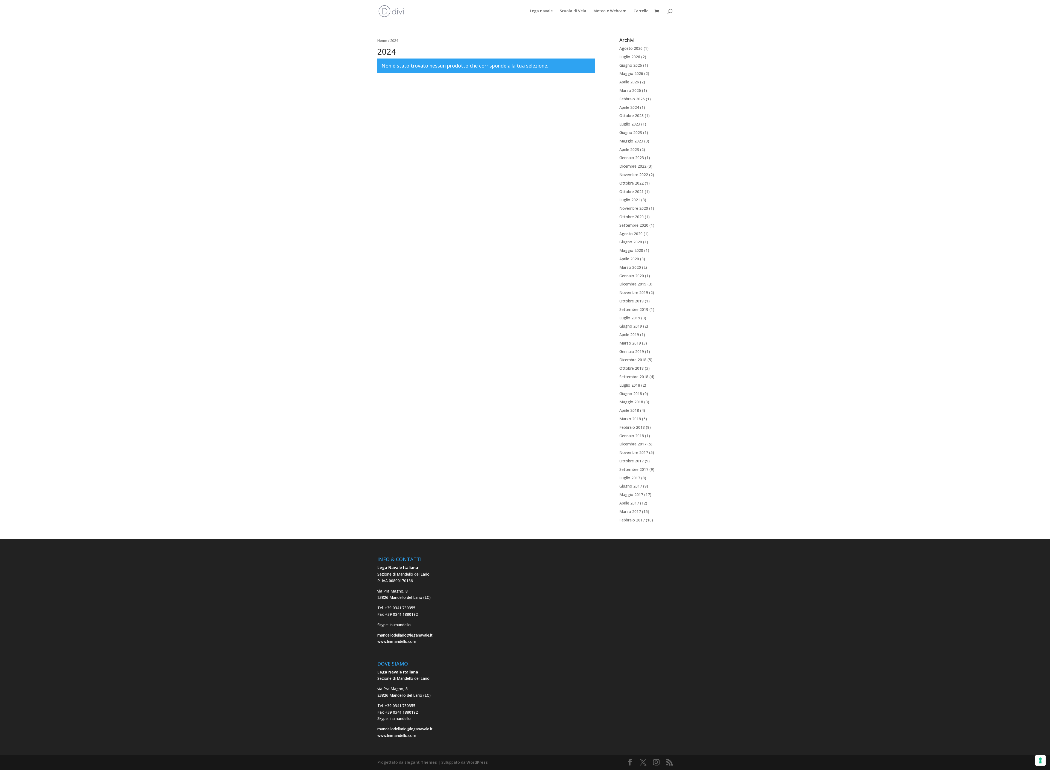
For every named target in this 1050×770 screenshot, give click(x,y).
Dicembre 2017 (632, 444)
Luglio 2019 (629, 317)
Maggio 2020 (631, 250)
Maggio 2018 (631, 401)
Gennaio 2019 (631, 351)
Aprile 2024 (629, 107)
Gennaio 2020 (631, 275)
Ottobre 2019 (631, 301)
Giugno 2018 (630, 393)
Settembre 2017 (633, 469)
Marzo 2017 (630, 511)
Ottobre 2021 (631, 191)
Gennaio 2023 (631, 157)
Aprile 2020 (629, 258)
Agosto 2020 (631, 233)
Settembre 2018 (633, 376)
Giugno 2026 (630, 65)
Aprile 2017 (629, 503)
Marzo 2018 (630, 418)
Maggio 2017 (631, 494)
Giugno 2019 (630, 326)
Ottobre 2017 (631, 460)
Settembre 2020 (633, 225)
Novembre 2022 (633, 174)
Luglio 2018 (629, 385)
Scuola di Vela (573, 11)
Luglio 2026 (629, 56)
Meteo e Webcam (609, 11)
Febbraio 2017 (632, 520)
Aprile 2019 (629, 334)
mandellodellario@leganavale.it (405, 635)
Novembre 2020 (633, 208)
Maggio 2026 (631, 73)
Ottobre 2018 (631, 368)
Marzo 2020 (630, 267)
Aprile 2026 (629, 81)
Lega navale (541, 11)
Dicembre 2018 (632, 359)
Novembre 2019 (633, 292)
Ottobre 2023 (631, 115)
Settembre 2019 (633, 309)
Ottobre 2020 (631, 216)
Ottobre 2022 (631, 183)
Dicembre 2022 (632, 166)
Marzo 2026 (630, 90)
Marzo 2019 (630, 343)
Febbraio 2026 (632, 98)
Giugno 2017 (630, 486)
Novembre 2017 (633, 452)
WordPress (477, 762)
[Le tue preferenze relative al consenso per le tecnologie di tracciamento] (1040, 760)
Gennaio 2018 (631, 435)
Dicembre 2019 (632, 284)
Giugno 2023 (630, 132)
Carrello (641, 11)
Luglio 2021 (629, 199)
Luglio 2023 (629, 124)
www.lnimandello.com (396, 641)
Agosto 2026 (631, 48)
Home (382, 40)
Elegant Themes (420, 762)
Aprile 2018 (629, 410)
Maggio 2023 (631, 141)
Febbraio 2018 (632, 427)
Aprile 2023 (629, 149)
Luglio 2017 (629, 477)
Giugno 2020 (630, 241)
